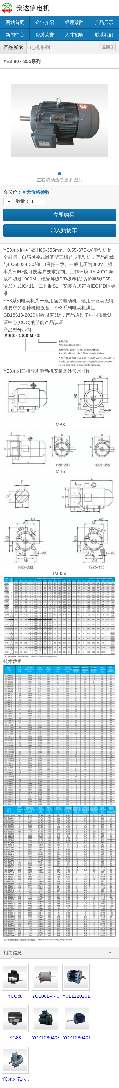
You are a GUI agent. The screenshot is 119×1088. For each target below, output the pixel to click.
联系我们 (104, 34)
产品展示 (104, 22)
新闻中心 (15, 34)
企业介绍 (44, 22)
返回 (106, 47)
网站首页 (15, 22)
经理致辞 (74, 22)
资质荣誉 (44, 34)
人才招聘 (74, 34)
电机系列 (40, 47)
